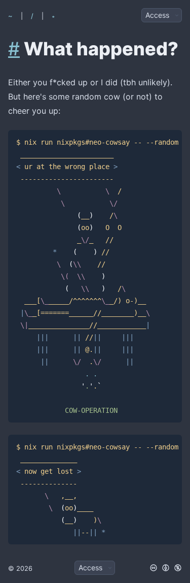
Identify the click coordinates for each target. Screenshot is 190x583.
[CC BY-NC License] (165, 568)
